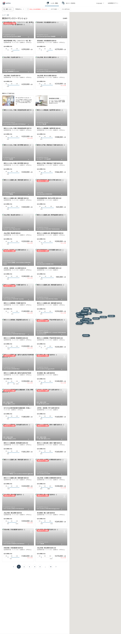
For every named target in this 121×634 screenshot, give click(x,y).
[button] (98, 312)
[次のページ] (56, 567)
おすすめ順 (54, 9)
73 (50, 567)
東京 (8, 15)
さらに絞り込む (66, 9)
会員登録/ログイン (113, 3)
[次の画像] (32, 30)
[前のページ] (13, 567)
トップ (3, 15)
